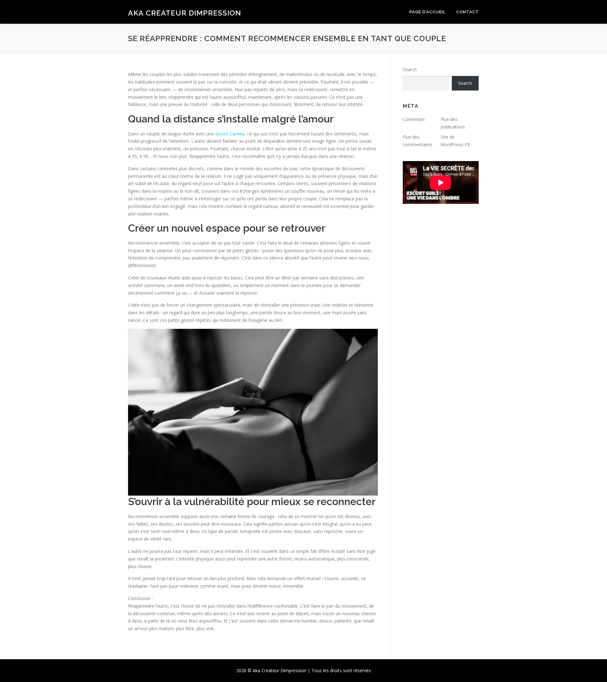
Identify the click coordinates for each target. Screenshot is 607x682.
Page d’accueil (427, 11)
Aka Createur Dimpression (184, 13)
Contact (467, 11)
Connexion (414, 119)
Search (410, 69)
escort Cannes (230, 134)
